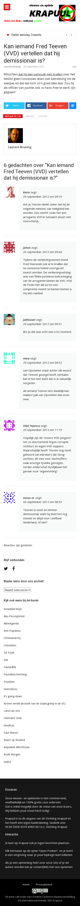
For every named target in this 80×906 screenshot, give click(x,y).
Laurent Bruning (12, 66)
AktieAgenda (11, 623)
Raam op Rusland (14, 740)
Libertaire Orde (13, 718)
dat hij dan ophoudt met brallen (40, 74)
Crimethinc (10, 645)
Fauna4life (10, 667)
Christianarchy (12, 638)
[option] (42, 35)
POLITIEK (42, 116)
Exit (6, 660)
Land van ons (12, 710)
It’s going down (13, 696)
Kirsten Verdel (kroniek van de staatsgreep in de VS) (34, 703)
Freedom (9, 681)
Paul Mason (11, 732)
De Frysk (9, 652)
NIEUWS (30, 116)
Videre (7, 762)
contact (38, 867)
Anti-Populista (12, 630)
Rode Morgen (12, 754)
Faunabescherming (15, 674)
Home (26, 884)
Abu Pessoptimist (14, 616)
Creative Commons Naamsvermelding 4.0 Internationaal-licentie (46, 898)
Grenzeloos (10, 689)
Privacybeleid (44, 884)
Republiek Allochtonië (16, 747)
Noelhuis (9, 725)
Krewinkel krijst (13, 609)
